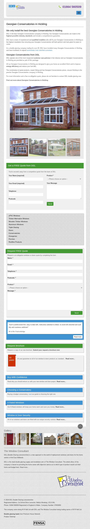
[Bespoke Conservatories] (63, 439)
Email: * (10, 264)
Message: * (11, 291)
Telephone (12, 191)
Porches (12, 239)
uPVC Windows (14, 216)
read (30, 394)
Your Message (52, 183)
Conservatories (14, 233)
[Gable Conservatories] (36, 439)
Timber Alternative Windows (19, 219)
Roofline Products (15, 242)
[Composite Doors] (10, 439)
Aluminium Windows (16, 224)
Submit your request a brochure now (46, 350)
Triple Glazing (14, 227)
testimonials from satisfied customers (39, 50)
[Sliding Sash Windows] (76, 439)
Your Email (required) (16, 183)
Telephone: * (12, 271)
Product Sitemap (9, 517)
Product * (50, 175)
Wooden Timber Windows (18, 221)
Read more (77, 337)
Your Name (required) (16, 175)
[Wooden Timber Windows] (50, 439)
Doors (11, 230)
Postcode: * (12, 278)
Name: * (10, 258)
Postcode (12, 199)
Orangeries (13, 236)
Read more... (70, 359)
